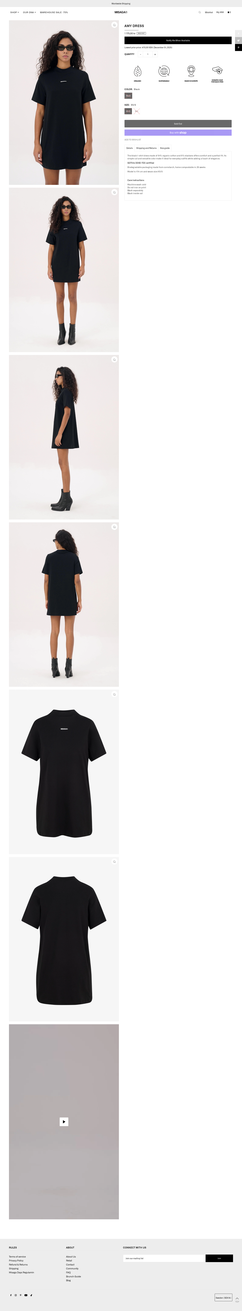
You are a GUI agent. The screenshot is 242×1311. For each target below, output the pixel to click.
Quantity (129, 54)
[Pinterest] (20, 1295)
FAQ (68, 1272)
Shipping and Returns (146, 148)
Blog (68, 1280)
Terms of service (17, 1256)
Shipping (13, 1268)
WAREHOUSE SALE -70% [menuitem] (54, 12)
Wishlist (209, 12)
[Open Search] (200, 12)
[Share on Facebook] (238, 33)
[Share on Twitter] (238, 40)
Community (72, 1268)
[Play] (64, 1121)
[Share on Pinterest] (238, 47)
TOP (237, 1302)
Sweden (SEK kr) (223, 1298)
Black (128, 96)
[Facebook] (10, 1295)
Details (129, 148)
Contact (70, 1264)
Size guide (165, 148)
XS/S (128, 111)
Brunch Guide (73, 1276)
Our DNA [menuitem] (29, 12)
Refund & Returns (18, 1264)
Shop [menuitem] (14, 12)
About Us (71, 1256)
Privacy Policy (16, 1260)
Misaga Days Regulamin (21, 1272)
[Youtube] (26, 1295)
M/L (136, 111)
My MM (220, 12)
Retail (69, 1260)
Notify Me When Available (178, 40)
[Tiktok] (31, 1295)
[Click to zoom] (114, 25)
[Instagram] (16, 1295)
